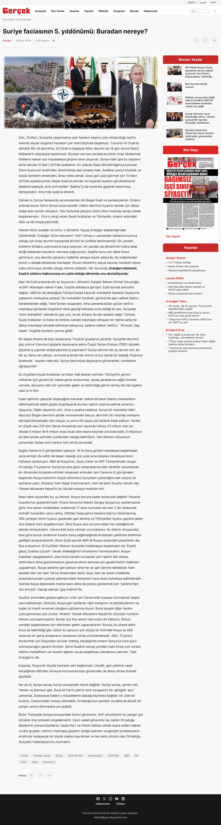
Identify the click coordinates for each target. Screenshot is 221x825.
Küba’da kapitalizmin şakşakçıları (186, 270)
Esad (34, 761)
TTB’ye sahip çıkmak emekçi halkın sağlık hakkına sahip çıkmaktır (191, 343)
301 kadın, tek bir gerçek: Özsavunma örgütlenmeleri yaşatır (190, 307)
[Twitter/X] (104, 798)
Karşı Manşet (24, 19)
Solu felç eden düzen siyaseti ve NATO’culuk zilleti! (186, 288)
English (192, 2)
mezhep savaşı (41, 755)
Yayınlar (89, 10)
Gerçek (7, 40)
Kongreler (119, 10)
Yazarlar (74, 10)
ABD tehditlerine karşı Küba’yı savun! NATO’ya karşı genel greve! (189, 314)
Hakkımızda (150, 10)
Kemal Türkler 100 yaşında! (183, 266)
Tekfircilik (113, 755)
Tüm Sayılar (173, 236)
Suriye (24, 755)
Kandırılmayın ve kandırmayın (184, 282)
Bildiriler (104, 10)
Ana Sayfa (8, 19)
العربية (203, 2)
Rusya (59, 755)
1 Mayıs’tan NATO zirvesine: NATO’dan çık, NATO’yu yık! (190, 321)
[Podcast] (123, 798)
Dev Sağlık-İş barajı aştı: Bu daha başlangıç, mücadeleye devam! (186, 336)
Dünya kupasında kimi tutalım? (185, 293)
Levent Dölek (175, 278)
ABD (126, 755)
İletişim (121, 803)
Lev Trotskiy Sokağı (179, 262)
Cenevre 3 (49, 761)
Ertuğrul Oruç (175, 330)
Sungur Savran (176, 258)
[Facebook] (98, 798)
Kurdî (213, 2)
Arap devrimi (75, 755)
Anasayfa (40, 10)
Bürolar (134, 10)
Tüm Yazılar (58, 10)
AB (136, 755)
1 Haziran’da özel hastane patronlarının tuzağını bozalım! (190, 350)
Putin (23, 761)
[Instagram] (110, 798)
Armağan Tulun (176, 301)
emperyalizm (95, 755)
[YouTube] (116, 798)
